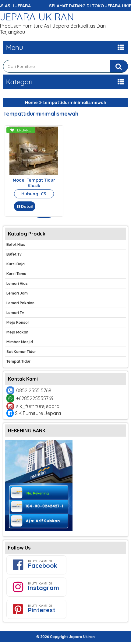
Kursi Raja (15, 264)
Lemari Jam (17, 293)
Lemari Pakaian (20, 303)
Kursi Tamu (16, 273)
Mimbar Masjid (19, 342)
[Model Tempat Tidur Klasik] (33, 173)
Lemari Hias (17, 283)
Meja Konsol (17, 322)
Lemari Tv (15, 312)
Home (31, 102)
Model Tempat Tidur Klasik (34, 182)
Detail (27, 206)
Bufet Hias (15, 244)
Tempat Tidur (18, 361)
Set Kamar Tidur (21, 351)
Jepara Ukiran (37, 17)
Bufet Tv (14, 254)
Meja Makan (17, 332)
